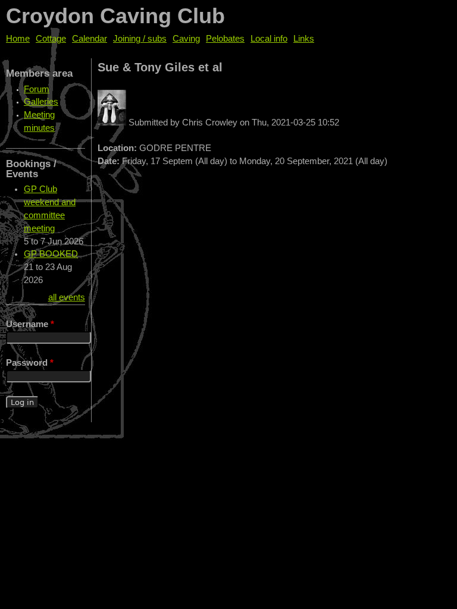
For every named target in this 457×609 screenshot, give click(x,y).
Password (30, 363)
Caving (186, 38)
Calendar (89, 38)
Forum (36, 89)
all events (66, 297)
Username (30, 324)
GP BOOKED (51, 254)
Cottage (51, 38)
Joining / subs (140, 38)
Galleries (41, 101)
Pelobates (225, 38)
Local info (269, 38)
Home (18, 38)
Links (303, 38)
